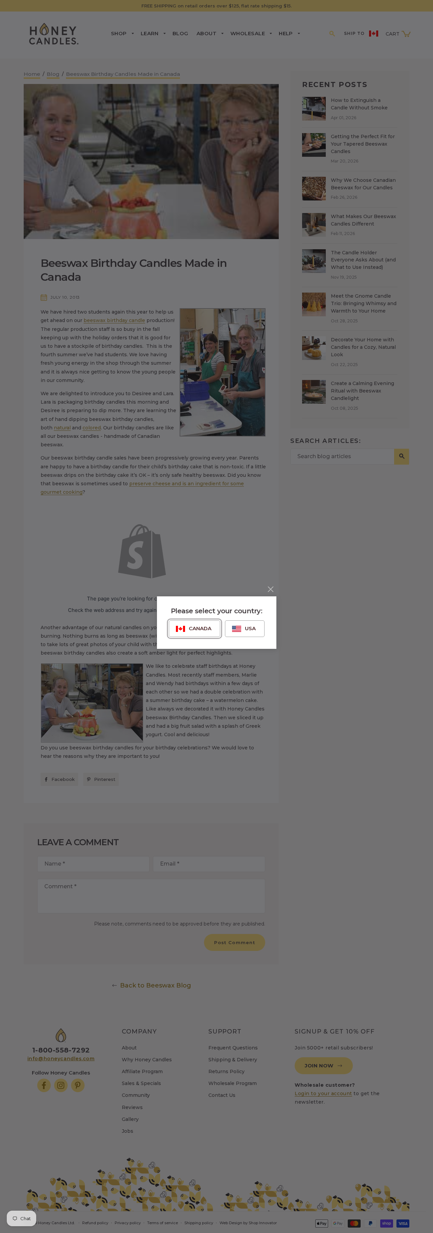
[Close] (270, 589)
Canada (200, 628)
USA (250, 628)
